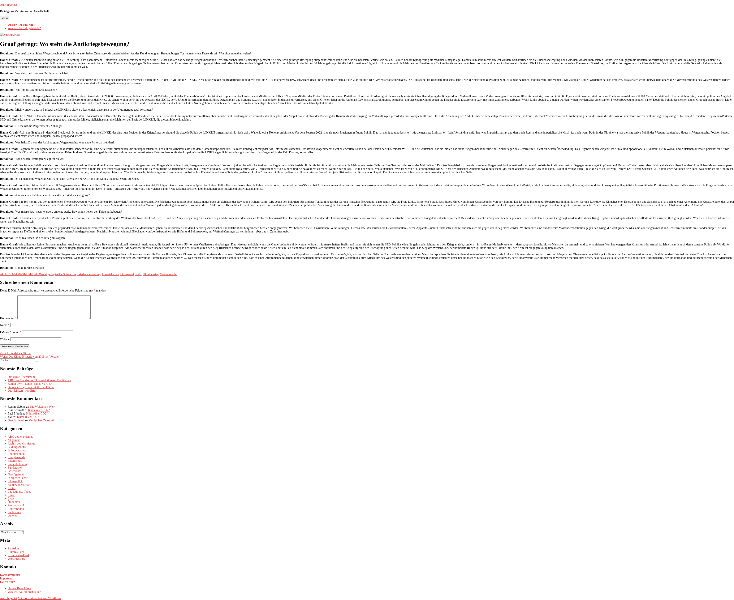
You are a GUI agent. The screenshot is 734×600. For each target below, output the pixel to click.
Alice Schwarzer (66, 274)
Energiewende (16, 457)
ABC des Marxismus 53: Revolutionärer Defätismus (39, 380)
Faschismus (15, 460)
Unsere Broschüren (20, 24)
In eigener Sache (18, 477)
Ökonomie (14, 502)
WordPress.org (16, 558)
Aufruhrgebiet (8, 4)
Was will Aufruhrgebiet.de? (24, 28)
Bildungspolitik (17, 447)
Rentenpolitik (16, 508)
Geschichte (14, 471)
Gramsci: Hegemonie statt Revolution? (31, 387)
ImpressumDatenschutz (7, 580)
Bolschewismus (17, 450)
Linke (11, 495)
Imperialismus (110, 274)
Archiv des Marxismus (21, 443)
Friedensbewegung (88, 274)
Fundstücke (15, 467)
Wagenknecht (168, 274)
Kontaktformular (10, 575)
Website (5, 339)
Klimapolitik (15, 481)
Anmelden (14, 548)
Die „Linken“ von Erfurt (22, 390)
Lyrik (11, 498)
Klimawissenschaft (19, 484)
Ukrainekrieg (151, 274)
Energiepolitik (16, 453)
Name (5, 325)
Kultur (11, 488)
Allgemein (14, 440)
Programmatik (16, 505)
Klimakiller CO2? (39, 410)
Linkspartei (127, 274)
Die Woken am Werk (42, 406)
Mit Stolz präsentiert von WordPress (39, 598)
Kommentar (8, 318)
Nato (138, 274)
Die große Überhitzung (22, 376)
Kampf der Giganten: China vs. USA (30, 383)
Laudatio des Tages (19, 491)
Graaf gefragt (48, 274)
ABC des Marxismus (20, 436)
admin (3, 274)
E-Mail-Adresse (10, 332)
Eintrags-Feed (16, 551)
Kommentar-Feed (18, 555)
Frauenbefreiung (18, 464)
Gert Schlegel (16, 420)
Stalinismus (14, 512)
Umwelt (12, 515)
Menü (5, 18)
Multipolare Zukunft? (41, 420)
